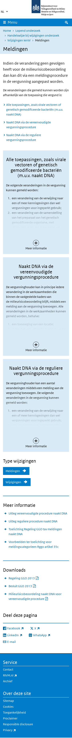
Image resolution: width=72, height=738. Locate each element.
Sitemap (8, 701)
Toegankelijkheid (14, 712)
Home (7, 31)
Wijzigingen (13, 482)
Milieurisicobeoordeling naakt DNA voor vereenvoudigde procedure (38, 596)
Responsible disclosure (18, 724)
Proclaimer (10, 718)
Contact (8, 669)
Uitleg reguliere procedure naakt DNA (33, 521)
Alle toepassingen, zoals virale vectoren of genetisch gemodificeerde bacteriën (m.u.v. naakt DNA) (34, 109)
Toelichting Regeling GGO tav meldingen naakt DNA (35, 531)
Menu (12, 22)
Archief (7, 681)
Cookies (8, 707)
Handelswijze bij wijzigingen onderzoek (33, 35)
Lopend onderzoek (27, 31)
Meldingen (13, 471)
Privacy (18, 730)
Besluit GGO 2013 (22, 586)
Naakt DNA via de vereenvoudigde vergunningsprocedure (28, 124)
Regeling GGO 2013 (24, 578)
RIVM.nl (19, 675)
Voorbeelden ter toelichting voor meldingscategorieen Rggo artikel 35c (34, 544)
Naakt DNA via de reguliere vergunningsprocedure (23, 137)
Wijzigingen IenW (19, 40)
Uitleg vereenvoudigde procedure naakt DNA (38, 513)
